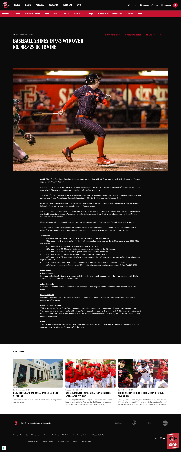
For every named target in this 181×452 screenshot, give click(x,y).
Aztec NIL (40, 5)
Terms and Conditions (51, 435)
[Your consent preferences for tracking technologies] (4, 448)
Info (79, 5)
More (139, 14)
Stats (46, 14)
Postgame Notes (133, 35)
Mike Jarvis (58, 222)
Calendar (167, 6)
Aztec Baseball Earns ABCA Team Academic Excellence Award (88, 394)
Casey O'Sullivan (111, 187)
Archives (65, 14)
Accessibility (86, 441)
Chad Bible (112, 195)
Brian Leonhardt (46, 187)
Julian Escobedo (92, 195)
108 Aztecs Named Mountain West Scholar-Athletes (36, 394)
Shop (154, 6)
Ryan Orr (80, 214)
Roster (17, 14)
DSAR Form (66, 435)
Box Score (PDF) (112, 35)
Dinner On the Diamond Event (110, 13)
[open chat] (173, 441)
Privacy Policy (18, 435)
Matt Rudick (45, 222)
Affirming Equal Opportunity (67, 441)
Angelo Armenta (57, 198)
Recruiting (53, 5)
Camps (90, 13)
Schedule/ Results (32, 14)
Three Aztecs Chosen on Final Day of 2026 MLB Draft (141, 394)
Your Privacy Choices (80, 435)
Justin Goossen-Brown (55, 227)
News (55, 14)
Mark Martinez (56, 305)
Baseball (16, 35)
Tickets (28, 5)
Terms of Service (32, 441)
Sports (17, 5)
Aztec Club (67, 5)
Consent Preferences (33, 435)
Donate (130, 13)
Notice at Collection (98, 435)
